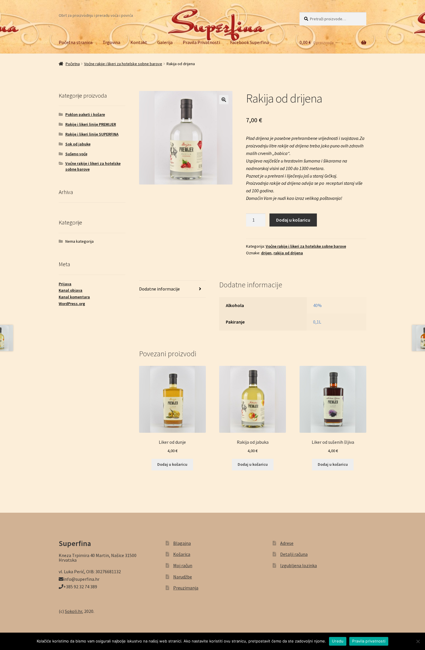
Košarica (181, 554)
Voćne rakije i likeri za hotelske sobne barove (123, 63)
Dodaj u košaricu (293, 220)
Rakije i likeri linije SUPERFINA (92, 134)
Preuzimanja (185, 588)
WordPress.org (72, 303)
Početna (73, 63)
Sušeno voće (76, 153)
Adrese (286, 543)
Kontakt (138, 42)
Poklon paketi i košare (85, 114)
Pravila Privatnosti (201, 42)
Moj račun (182, 565)
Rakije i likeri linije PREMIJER (90, 124)
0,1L (317, 322)
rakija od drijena (288, 252)
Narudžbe (182, 577)
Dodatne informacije (159, 289)
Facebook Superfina (249, 42)
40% (317, 305)
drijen (266, 252)
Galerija (165, 42)
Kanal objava (70, 290)
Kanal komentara (74, 297)
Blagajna (182, 543)
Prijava (65, 283)
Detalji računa (294, 554)
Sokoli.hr (73, 611)
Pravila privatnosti (368, 641)
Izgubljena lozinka (298, 565)
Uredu (337, 641)
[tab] (172, 289)
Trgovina (111, 42)
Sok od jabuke (77, 144)
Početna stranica (76, 42)
